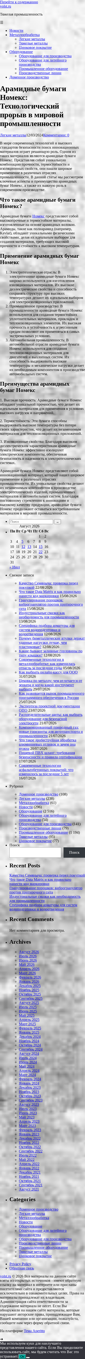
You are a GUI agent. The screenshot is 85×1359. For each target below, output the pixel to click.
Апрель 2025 (29, 1020)
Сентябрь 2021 (30, 1185)
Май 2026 (26, 965)
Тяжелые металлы (33, 837)
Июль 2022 (28, 1155)
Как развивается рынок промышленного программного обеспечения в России (51, 695)
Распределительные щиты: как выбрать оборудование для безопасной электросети (50, 719)
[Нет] (28, 1357)
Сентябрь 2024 (30, 1049)
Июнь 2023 (28, 1113)
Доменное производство (38, 794)
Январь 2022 (29, 1168)
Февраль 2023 (30, 1130)
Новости (26, 807)
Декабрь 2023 (30, 1088)
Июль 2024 (28, 1058)
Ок (22, 1356)
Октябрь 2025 (30, 994)
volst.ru (5, 6)
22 (40, 552)
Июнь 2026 (28, 960)
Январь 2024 (29, 1083)
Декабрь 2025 (30, 986)
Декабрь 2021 (30, 1172)
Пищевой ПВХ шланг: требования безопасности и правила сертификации (50, 755)
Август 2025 (29, 1003)
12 (23, 547)
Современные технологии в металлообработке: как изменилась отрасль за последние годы (47, 663)
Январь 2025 (29, 1032)
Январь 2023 (29, 1134)
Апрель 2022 (29, 1164)
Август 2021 (29, 1189)
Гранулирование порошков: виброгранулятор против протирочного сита (51, 604)
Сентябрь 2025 (30, 998)
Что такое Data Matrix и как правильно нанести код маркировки (50, 594)
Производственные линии (40, 828)
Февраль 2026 (30, 977)
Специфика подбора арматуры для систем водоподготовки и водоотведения (47, 630)
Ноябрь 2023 (29, 1092)
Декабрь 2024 (30, 1037)
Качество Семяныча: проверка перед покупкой (47, 875)
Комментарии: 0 (56, 135)
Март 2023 (27, 1126)
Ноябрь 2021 (29, 1177)
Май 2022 (26, 1160)
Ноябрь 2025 (29, 990)
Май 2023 (26, 1117)
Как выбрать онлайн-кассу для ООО (48, 672)
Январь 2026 (29, 981)
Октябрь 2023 (30, 1096)
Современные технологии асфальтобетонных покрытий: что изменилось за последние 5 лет (46, 769)
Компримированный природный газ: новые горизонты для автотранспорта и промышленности (51, 731)
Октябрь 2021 (30, 1181)
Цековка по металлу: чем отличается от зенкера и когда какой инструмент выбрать (50, 685)
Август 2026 (29, 952)
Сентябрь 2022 (30, 1151)
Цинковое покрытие (35, 841)
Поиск (14, 845)
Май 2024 (26, 1066)
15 (40, 547)
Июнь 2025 (28, 1011)
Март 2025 (27, 1024)
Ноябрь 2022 (29, 1143)
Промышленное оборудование (43, 832)
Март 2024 (27, 1075)
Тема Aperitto (34, 1331)
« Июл (14, 567)
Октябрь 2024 (30, 1045)
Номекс (38, 216)
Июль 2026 (28, 956)
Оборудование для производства (45, 824)
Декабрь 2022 (30, 1138)
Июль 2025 (28, 1007)
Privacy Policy (20, 1264)
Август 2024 (29, 1054)
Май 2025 (26, 1015)
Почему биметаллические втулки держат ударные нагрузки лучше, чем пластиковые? (52, 642)
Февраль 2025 (30, 1028)
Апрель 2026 (29, 969)
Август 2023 (29, 1104)
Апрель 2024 (29, 1071)
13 (29, 547)
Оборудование (30, 811)
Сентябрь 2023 (30, 1100)
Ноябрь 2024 (29, 1041)
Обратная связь (21, 1268)
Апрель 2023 (29, 1121)
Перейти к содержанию (19, 2)
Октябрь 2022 (30, 1147)
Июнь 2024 (28, 1062)
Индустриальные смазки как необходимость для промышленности (49, 615)
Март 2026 (27, 973)
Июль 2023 (28, 1109)
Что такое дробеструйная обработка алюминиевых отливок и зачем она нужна (47, 744)
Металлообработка (34, 803)
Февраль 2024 (30, 1079)
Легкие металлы (13, 135)
